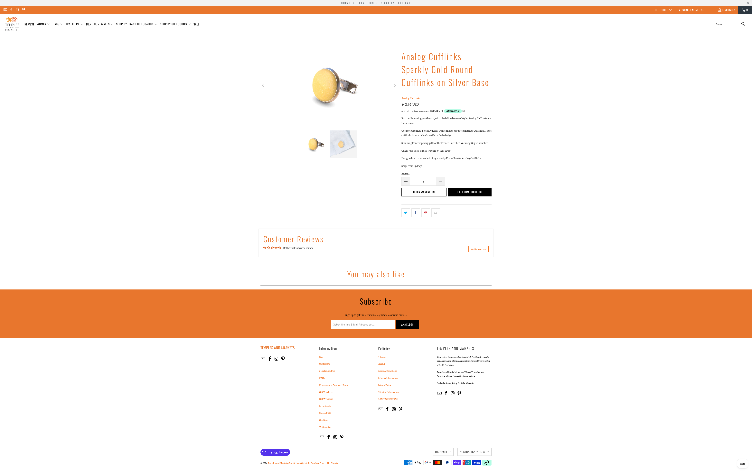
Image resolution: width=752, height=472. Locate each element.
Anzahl (405, 173)
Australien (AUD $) (691, 10)
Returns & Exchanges (388, 377)
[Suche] (743, 24)
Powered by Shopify (329, 463)
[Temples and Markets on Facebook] (11, 10)
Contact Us (324, 363)
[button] (43, 24)
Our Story (323, 419)
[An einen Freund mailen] (435, 212)
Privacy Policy (384, 384)
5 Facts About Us (327, 370)
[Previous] (263, 85)
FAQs (321, 377)
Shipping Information (388, 391)
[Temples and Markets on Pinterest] (23, 10)
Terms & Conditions (387, 370)
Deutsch (661, 10)
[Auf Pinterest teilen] (425, 212)
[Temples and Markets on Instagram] (17, 10)
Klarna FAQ (325, 412)
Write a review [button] (478, 249)
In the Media (325, 405)
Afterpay (382, 356)
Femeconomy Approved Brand (333, 384)
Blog (321, 356)
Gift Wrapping (326, 398)
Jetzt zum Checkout (470, 192)
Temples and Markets (278, 463)
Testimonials (325, 427)
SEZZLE (381, 363)
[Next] (394, 85)
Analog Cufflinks (410, 98)
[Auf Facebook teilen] (415, 212)
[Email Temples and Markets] (5, 10)
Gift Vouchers (325, 391)
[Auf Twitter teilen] (405, 212)
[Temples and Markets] (12, 24)
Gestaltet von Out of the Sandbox (303, 463)
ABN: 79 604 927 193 (388, 398)
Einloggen (728, 10)
